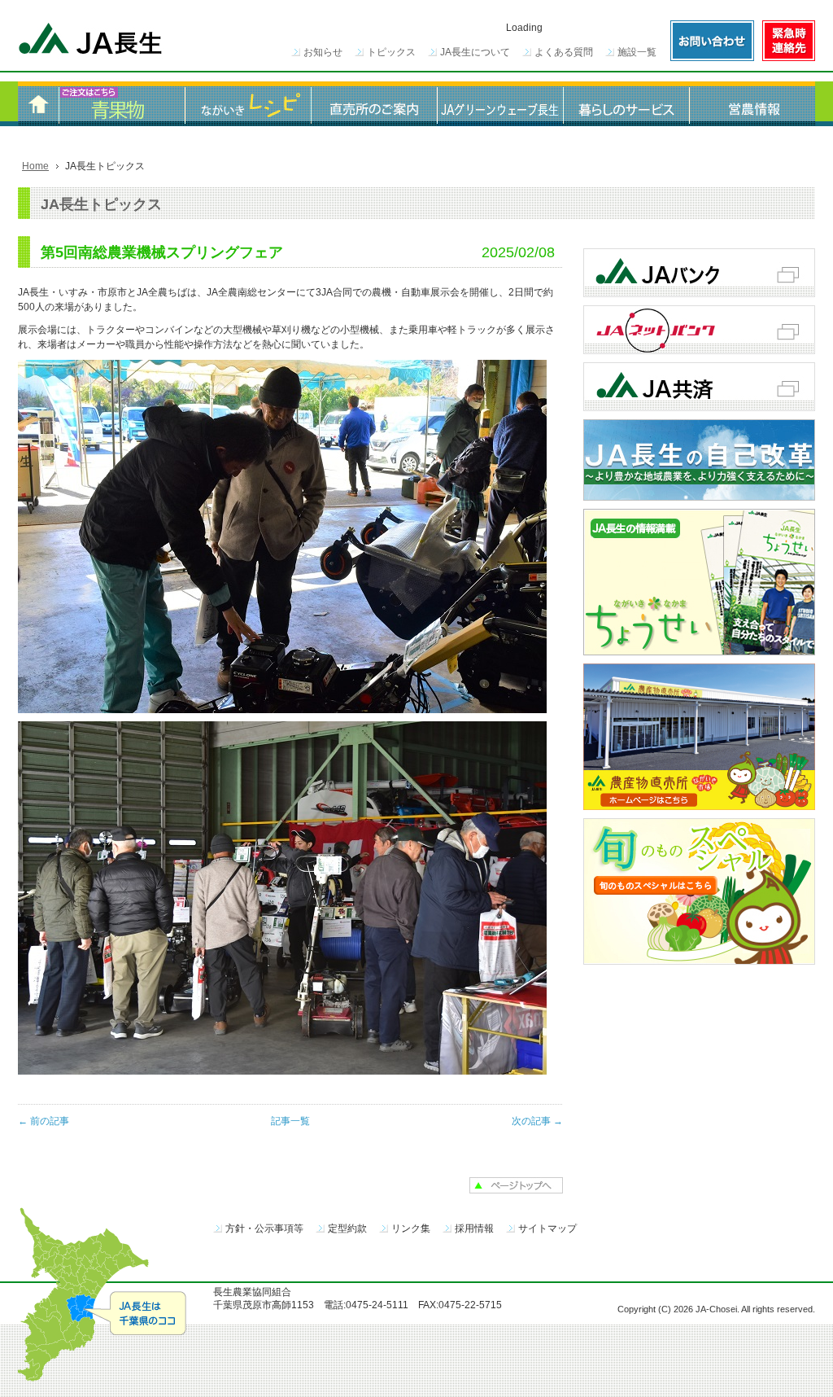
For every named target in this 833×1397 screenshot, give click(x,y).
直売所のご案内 (374, 103)
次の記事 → (537, 1121)
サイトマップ (547, 1228)
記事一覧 (290, 1121)
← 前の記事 (43, 1121)
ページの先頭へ (516, 1185)
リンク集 (410, 1228)
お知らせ (322, 52)
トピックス (391, 52)
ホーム (38, 103)
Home (35, 166)
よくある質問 (563, 52)
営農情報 (752, 103)
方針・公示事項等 (264, 1228)
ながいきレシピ (248, 103)
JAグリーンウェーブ (500, 103)
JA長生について (475, 52)
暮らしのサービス (626, 103)
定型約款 (347, 1228)
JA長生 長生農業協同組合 (91, 40)
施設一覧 (636, 52)
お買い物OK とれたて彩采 (122, 103)
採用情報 (474, 1228)
